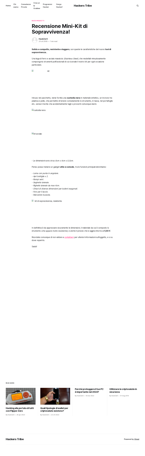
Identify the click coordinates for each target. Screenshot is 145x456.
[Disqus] (72, 282)
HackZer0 (43, 39)
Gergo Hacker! (59, 5)
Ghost (136, 439)
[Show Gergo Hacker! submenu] (63, 5)
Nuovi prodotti (38, 21)
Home (8, 6)
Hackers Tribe (83, 5)
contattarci (69, 237)
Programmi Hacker (47, 5)
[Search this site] (137, 5)
